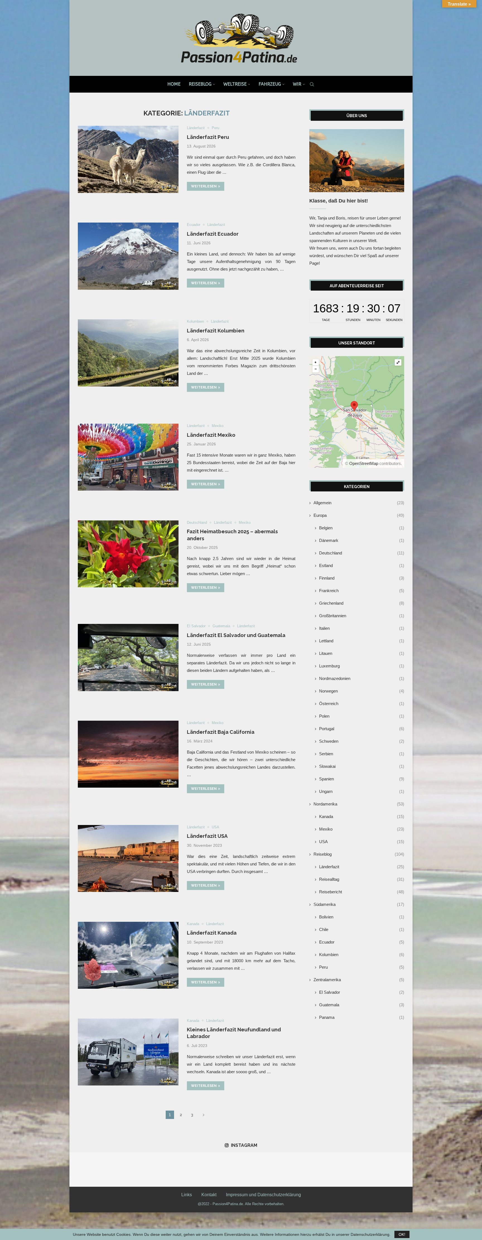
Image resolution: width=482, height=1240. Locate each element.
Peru (361, 967)
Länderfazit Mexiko (211, 435)
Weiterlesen (204, 186)
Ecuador (361, 942)
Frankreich (361, 590)
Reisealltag (361, 879)
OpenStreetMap (363, 463)
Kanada (361, 816)
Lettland (361, 640)
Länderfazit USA (207, 836)
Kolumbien (361, 954)
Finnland (361, 578)
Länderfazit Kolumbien (215, 331)
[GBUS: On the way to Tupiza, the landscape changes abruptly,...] (258, 1169)
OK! (402, 1234)
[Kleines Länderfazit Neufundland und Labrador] (128, 1052)
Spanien (361, 778)
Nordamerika (359, 804)
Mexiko (361, 829)
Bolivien (361, 917)
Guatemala (361, 1004)
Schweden (361, 741)
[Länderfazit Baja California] (128, 754)
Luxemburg (361, 666)
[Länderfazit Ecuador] (128, 256)
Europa (359, 515)
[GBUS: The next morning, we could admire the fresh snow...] (121, 1169)
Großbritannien (361, 615)
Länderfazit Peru (208, 137)
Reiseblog (200, 84)
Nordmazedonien (361, 678)
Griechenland (361, 603)
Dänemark (361, 540)
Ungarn (361, 791)
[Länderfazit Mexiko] (128, 457)
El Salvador (361, 992)
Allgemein (359, 502)
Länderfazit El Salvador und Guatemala (236, 635)
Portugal (361, 728)
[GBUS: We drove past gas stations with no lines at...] (327, 1169)
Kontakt (208, 1194)
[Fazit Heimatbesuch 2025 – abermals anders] (128, 553)
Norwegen (361, 691)
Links (186, 1194)
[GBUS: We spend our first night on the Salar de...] (292, 1169)
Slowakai (361, 766)
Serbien (361, 753)
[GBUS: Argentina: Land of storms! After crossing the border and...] (155, 1169)
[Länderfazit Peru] (128, 159)
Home (173, 84)
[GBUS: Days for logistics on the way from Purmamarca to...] (86, 1169)
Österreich (361, 703)
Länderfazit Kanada (212, 933)
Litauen (361, 653)
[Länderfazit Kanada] (128, 955)
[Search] (312, 84)
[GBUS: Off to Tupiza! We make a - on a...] (224, 1169)
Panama (361, 1017)
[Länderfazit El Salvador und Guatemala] (128, 657)
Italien (361, 628)
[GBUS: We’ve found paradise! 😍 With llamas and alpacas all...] (361, 1169)
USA (361, 841)
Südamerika (359, 904)
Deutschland (361, 553)
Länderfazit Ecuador (212, 234)
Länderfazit (361, 866)
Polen (361, 716)
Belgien (361, 527)
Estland (361, 565)
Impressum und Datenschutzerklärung (263, 1194)
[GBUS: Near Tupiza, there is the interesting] (189, 1169)
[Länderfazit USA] (128, 858)
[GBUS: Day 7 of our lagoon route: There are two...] (395, 1169)
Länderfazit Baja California (220, 732)
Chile (361, 929)
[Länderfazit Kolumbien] (128, 352)
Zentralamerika (359, 979)
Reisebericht (361, 891)
